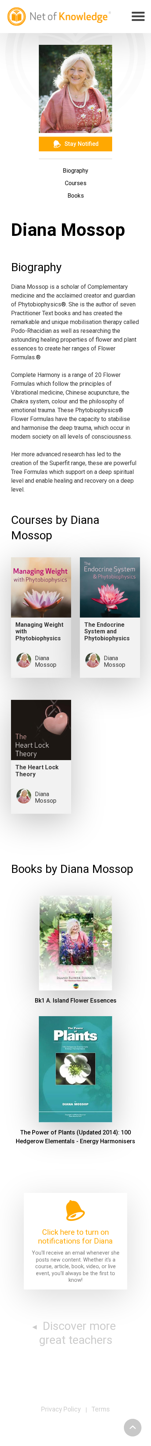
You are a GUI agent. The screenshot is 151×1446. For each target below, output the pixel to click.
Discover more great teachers (77, 1333)
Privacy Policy (61, 1409)
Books (75, 195)
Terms (101, 1409)
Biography (75, 170)
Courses (75, 183)
